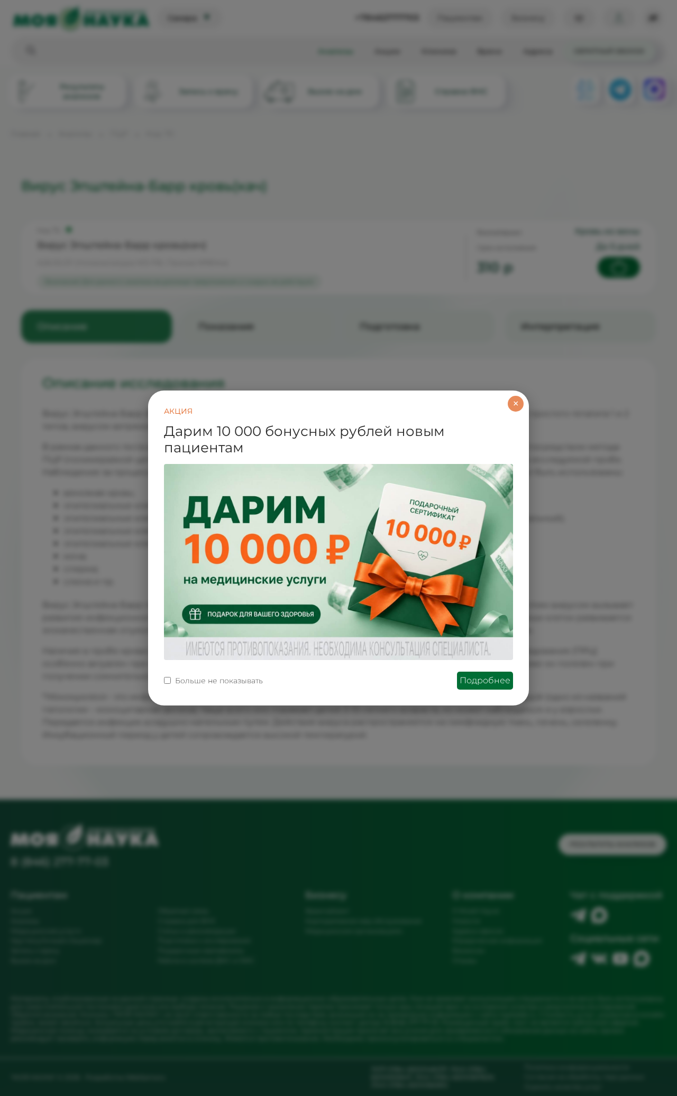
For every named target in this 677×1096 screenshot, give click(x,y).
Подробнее (485, 680)
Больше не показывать (219, 680)
